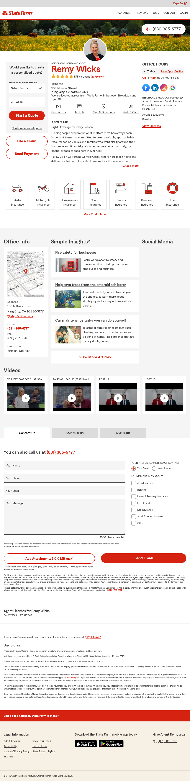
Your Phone (13, 478)
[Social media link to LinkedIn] (155, 87)
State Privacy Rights (43, 751)
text (153, 77)
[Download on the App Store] (86, 743)
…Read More (130, 165)
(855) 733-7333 (115, 590)
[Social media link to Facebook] (146, 87)
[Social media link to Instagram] (164, 87)
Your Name (13, 465)
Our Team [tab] (123, 432)
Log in (184, 13)
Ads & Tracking (12, 741)
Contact (169, 13)
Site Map (9, 756)
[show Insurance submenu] (131, 13)
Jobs (156, 13)
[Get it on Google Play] (111, 743)
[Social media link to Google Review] (172, 87)
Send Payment (27, 154)
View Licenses (151, 126)
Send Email (144, 558)
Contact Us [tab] (27, 433)
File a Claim (26, 141)
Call (144, 77)
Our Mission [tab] (75, 432)
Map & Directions (21, 316)
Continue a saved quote (27, 128)
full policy (71, 678)
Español (178, 3)
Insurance (123, 13)
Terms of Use (39, 746)
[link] (17, 13)
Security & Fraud (41, 741)
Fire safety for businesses (75, 252)
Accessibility (10, 746)
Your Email (12, 490)
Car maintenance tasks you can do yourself (90, 320)
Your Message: (15, 503)
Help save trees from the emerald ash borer (90, 285)
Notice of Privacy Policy (17, 751)
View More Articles (95, 357)
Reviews (142, 13)
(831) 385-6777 (18, 328)
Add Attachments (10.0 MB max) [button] (49, 558)
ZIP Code (17, 101)
